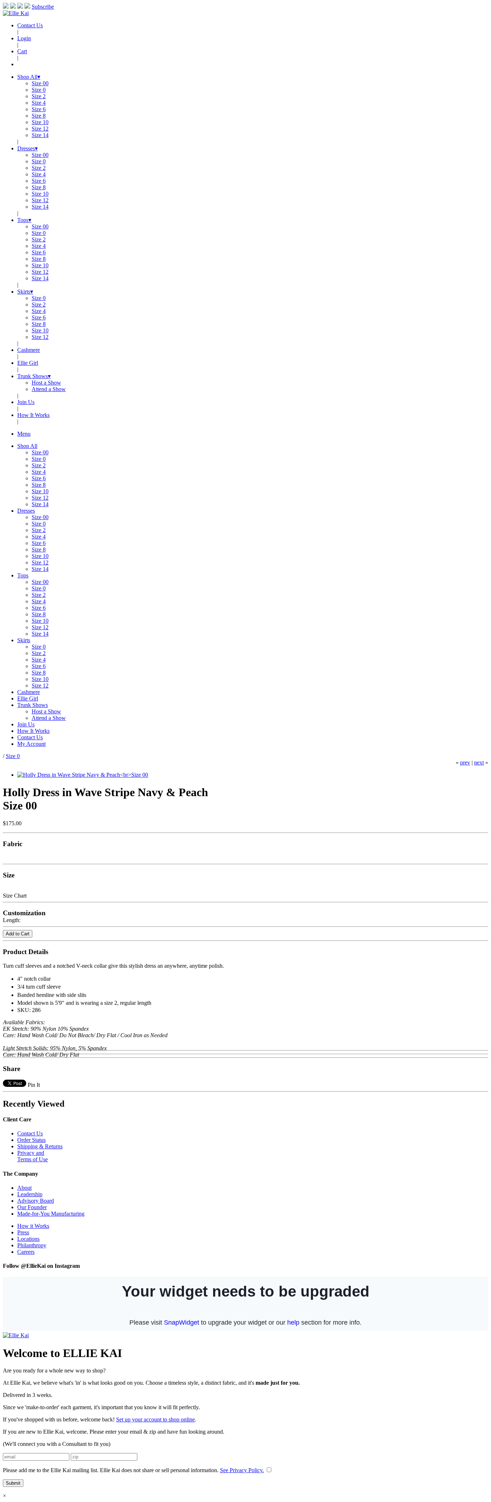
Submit (13, 1483)
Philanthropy (31, 1245)
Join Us (26, 402)
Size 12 (40, 129)
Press (23, 1232)
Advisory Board (35, 1201)
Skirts (25, 292)
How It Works (33, 415)
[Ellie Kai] (16, 13)
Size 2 (39, 96)
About (24, 1188)
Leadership (29, 1194)
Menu (24, 434)
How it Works (33, 1226)
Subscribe (43, 7)
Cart (22, 51)
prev (465, 762)
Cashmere (28, 350)
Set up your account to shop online (155, 1419)
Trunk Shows (34, 376)
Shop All (28, 77)
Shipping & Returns (40, 1146)
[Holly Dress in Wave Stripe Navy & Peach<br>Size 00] (82, 775)
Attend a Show (49, 389)
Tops (24, 220)
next (479, 762)
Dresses (27, 148)
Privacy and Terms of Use (32, 1156)
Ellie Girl (27, 363)
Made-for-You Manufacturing (50, 1214)
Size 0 (39, 90)
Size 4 (39, 103)
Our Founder (32, 1207)
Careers (26, 1252)
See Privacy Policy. (242, 1470)
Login (24, 38)
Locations (28, 1239)
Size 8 (39, 116)
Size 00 (40, 83)
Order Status (31, 1140)
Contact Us (30, 25)
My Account (31, 744)
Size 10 (40, 122)
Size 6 (39, 109)
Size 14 (40, 135)
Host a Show (46, 383)
